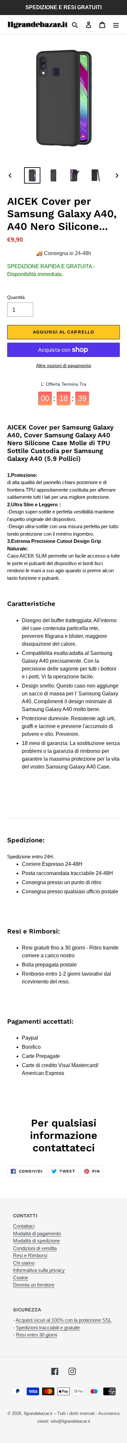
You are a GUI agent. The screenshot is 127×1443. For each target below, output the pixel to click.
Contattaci (24, 1226)
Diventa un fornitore (33, 1285)
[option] (32, 175)
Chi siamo (24, 1263)
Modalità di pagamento (37, 1233)
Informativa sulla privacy (39, 1270)
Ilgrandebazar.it (38, 1413)
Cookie (20, 1277)
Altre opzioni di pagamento (63, 365)
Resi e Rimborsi (30, 1255)
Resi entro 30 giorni (36, 1335)
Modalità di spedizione (36, 1240)
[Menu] (116, 24)
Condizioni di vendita (35, 1248)
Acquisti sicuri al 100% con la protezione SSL (63, 1320)
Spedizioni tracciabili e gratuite (48, 1327)
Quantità (16, 297)
